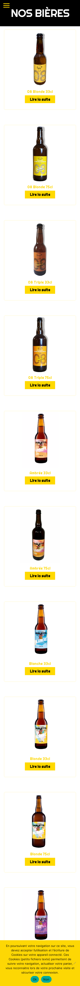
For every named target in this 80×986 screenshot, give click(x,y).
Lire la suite (40, 99)
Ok (35, 979)
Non (46, 979)
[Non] (74, 963)
